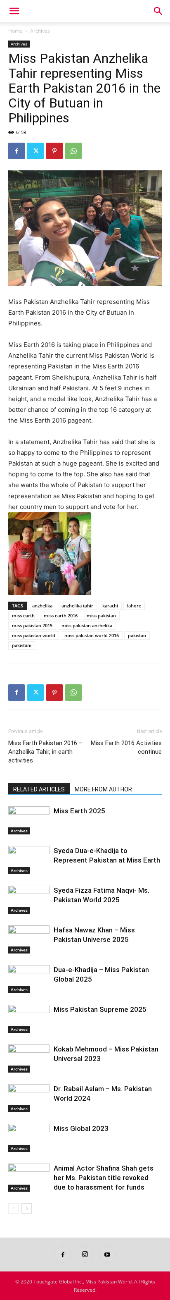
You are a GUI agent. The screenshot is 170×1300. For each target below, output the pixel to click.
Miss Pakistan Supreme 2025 (100, 1009)
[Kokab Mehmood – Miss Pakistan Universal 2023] (29, 1058)
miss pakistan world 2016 (91, 635)
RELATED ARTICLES (39, 789)
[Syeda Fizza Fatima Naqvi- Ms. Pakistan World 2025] (29, 900)
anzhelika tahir (77, 605)
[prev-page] (13, 1208)
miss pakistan (101, 615)
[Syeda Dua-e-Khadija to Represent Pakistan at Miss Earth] (29, 860)
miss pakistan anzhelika (86, 625)
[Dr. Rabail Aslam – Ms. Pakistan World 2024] (29, 1098)
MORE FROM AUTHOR (103, 789)
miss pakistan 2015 (32, 625)
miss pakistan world (33, 635)
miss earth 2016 (61, 615)
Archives (40, 30)
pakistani (21, 645)
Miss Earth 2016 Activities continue (126, 747)
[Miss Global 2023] (29, 1138)
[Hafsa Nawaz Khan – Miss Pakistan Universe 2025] (29, 939)
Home (15, 30)
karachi (110, 605)
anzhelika (42, 605)
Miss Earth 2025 (79, 811)
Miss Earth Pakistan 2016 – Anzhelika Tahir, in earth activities (45, 751)
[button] (14, 11)
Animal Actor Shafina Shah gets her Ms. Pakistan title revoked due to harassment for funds (103, 1177)
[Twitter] (35, 151)
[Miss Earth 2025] (29, 820)
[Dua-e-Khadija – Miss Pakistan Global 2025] (29, 979)
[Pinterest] (54, 151)
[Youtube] (107, 1254)
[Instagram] (85, 1254)
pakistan (137, 635)
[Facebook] (16, 151)
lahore (134, 605)
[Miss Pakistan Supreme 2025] (29, 1019)
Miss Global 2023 (81, 1128)
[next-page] (26, 1208)
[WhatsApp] (73, 151)
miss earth (23, 615)
